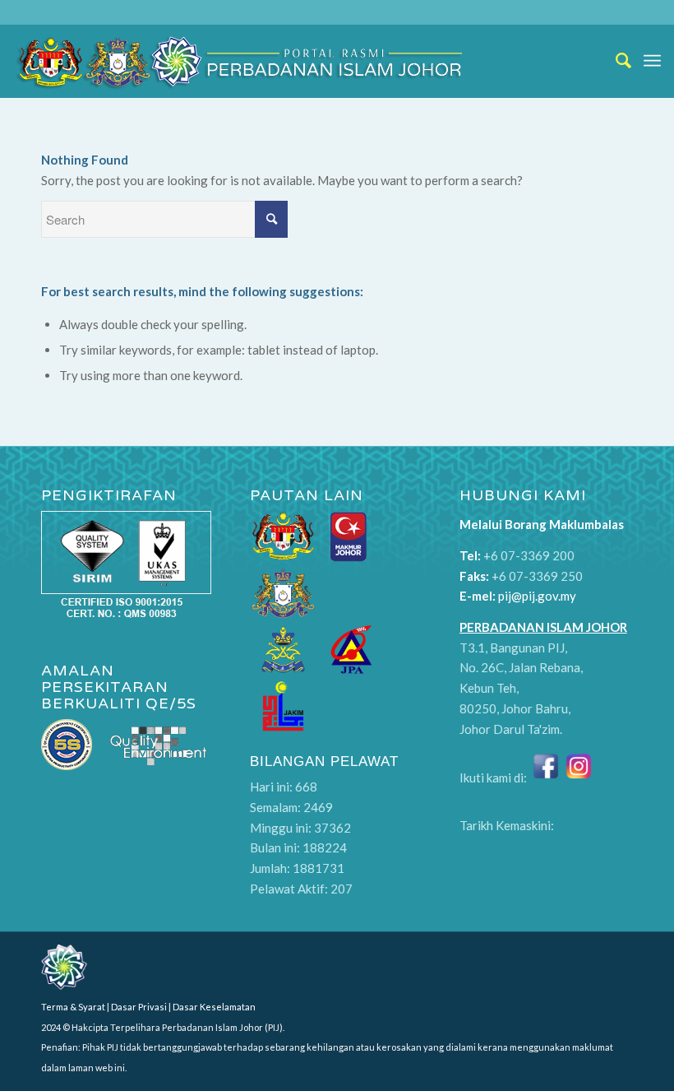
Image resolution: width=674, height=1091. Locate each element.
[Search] (615, 61)
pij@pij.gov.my (537, 595)
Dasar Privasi (139, 1006)
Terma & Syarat (73, 1006)
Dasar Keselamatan (214, 1006)
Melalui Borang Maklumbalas (541, 524)
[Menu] (652, 61)
